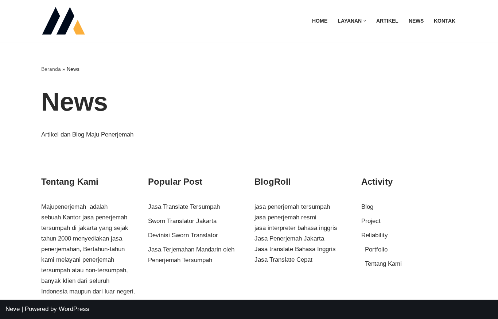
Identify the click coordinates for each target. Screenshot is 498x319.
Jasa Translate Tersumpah (184, 206)
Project (371, 221)
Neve (12, 308)
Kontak (444, 21)
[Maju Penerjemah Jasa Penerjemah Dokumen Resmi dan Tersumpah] (63, 21)
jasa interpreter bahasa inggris (295, 227)
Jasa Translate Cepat (283, 259)
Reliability (374, 235)
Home (319, 21)
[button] (364, 21)
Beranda (51, 69)
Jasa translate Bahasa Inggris (295, 249)
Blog (367, 206)
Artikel (387, 21)
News (416, 21)
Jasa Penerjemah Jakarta (289, 238)
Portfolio (376, 249)
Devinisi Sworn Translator (183, 235)
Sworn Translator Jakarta (182, 221)
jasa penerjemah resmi (285, 217)
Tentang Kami (383, 263)
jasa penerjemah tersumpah (292, 206)
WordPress (74, 308)
